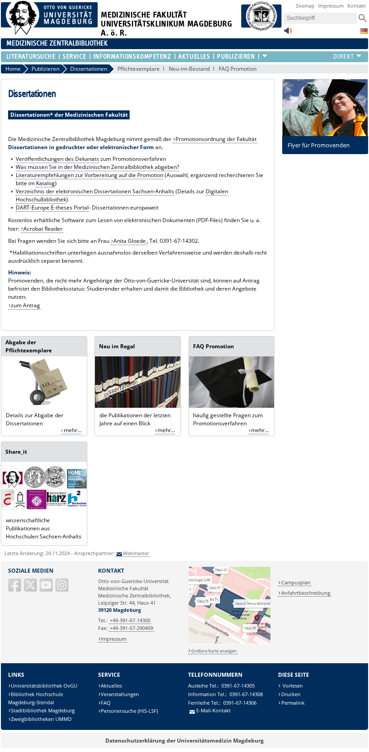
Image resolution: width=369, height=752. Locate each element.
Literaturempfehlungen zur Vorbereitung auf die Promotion (89, 175)
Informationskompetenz (132, 56)
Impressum (331, 5)
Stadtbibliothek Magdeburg (43, 710)
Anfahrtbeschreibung (305, 592)
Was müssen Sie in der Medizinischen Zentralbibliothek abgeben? (97, 167)
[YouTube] (47, 588)
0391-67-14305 (238, 685)
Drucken (291, 694)
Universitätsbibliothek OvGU (44, 685)
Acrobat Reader (43, 228)
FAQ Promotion (237, 69)
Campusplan (295, 582)
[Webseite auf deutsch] (364, 31)
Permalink (293, 702)
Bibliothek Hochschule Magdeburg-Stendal (35, 698)
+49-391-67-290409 (131, 627)
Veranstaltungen (120, 694)
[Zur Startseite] (49, 32)
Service (74, 56)
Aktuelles (194, 56)
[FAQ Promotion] (231, 406)
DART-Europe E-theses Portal (52, 207)
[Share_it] (44, 511)
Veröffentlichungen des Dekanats (57, 159)
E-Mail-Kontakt (213, 710)
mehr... (72, 430)
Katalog (45, 183)
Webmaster (136, 553)
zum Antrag (25, 305)
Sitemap (305, 5)
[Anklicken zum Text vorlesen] (288, 33)
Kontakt (356, 5)
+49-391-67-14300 (130, 620)
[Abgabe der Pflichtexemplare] (44, 406)
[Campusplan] (229, 642)
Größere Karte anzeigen (214, 651)
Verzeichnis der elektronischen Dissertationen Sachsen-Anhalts (95, 191)
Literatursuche (31, 56)
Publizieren (236, 56)
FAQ (106, 702)
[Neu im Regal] (137, 406)
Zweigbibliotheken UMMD (41, 719)
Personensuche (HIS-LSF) (129, 710)
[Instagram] (62, 588)
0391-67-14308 (246, 694)
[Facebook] (15, 588)
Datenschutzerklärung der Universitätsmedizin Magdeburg (184, 740)
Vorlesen (292, 685)
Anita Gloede (129, 241)
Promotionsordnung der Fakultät (216, 139)
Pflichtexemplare (138, 69)
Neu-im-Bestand (189, 69)
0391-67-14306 (239, 702)
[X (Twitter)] (31, 588)
